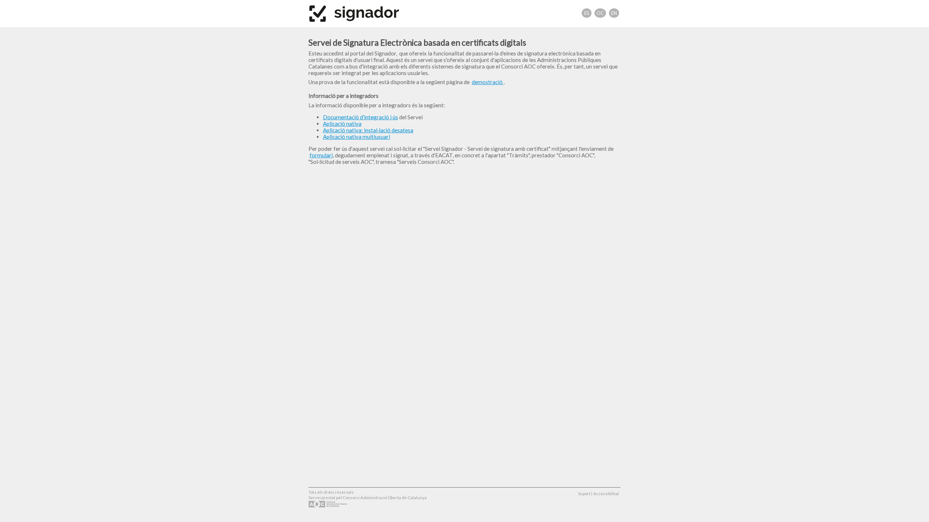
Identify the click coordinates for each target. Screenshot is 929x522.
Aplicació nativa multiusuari (356, 136)
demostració (488, 82)
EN (614, 13)
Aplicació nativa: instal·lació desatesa (368, 130)
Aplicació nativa (342, 123)
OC (600, 13)
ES (586, 13)
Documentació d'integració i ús (360, 117)
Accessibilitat (606, 493)
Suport (584, 493)
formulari (321, 155)
